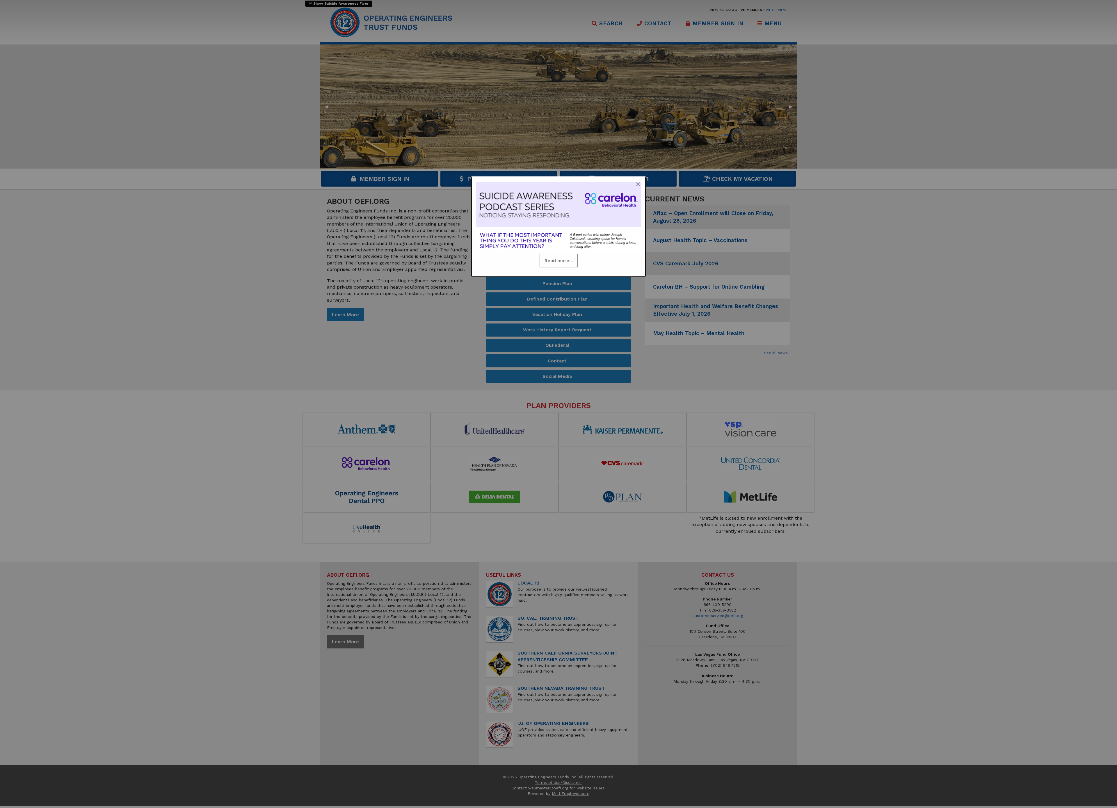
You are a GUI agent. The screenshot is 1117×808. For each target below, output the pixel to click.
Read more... (559, 260)
